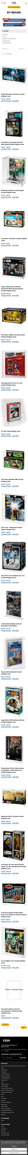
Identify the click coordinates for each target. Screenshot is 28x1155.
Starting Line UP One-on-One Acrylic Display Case (11, 384)
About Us (3, 1100)
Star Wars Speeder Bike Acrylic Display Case (12, 480)
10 (17, 1027)
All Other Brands (6, 43)
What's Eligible (4, 1086)
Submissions (4, 1070)
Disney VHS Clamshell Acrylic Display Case (11, 673)
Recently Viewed (5, 1133)
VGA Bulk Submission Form (7, 1112)
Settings (14, 1146)
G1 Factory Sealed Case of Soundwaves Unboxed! (13, 1066)
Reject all (14, 1149)
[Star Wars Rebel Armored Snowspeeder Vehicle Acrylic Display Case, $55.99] (14, 990)
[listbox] (11, 54)
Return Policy (4, 1104)
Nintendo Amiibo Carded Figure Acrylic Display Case (12, 191)
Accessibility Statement (6, 1110)
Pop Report (4, 1072)
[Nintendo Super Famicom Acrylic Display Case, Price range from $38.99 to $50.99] (14, 75)
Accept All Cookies (14, 1152)
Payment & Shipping (6, 1102)
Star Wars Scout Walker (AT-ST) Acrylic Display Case (13, 577)
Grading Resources (6, 1078)
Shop (2, 1068)
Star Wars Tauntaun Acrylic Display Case (14, 239)
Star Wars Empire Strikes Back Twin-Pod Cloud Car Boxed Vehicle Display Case (13, 915)
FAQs (2, 1082)
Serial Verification (5, 1076)
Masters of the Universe (9, 38)
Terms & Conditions (6, 1108)
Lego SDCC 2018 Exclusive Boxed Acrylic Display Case (12, 721)
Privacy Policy (4, 1106)
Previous (5, 1024)
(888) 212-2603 (5, 1046)
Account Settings (5, 1135)
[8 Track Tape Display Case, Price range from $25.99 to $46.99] (14, 412)
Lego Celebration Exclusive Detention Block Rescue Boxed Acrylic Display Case (12, 289)
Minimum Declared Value (7, 1090)
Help (2, 1096)
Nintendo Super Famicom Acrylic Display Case (13, 95)
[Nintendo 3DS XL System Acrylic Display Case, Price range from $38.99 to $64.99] (14, 797)
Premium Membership (6, 1088)
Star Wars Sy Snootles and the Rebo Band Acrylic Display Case (12, 143)
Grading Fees (4, 1080)
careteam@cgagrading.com (9, 1045)
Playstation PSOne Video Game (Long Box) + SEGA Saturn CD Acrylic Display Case (12, 770)
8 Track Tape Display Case (10, 431)
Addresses (3, 1129)
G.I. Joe (4, 36)
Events (2, 1094)
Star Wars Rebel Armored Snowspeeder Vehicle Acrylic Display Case (11, 1011)
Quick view (15, 101)
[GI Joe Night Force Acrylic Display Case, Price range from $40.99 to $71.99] (14, 942)
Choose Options (6, 101)
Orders (3, 1127)
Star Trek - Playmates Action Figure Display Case (11, 528)
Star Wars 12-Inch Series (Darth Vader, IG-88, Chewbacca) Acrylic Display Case (13, 866)
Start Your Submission (14, 7)
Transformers (6, 41)
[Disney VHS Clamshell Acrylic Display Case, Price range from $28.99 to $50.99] (14, 653)
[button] (14, 49)
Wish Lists (3, 1131)
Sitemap (3, 1114)
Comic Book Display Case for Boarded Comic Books (11, 625)
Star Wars (5, 34)
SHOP (2, 1120)
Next (23, 1027)
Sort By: (4, 54)
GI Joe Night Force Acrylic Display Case (13, 962)
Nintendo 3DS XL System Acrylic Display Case (12, 817)
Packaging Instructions (6, 1092)
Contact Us (3, 1098)
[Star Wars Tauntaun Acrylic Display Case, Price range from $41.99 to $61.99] (14, 219)
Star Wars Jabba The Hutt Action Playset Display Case (13, 336)
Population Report (5, 1074)
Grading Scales (5, 1084)
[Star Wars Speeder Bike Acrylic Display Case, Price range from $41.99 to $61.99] (14, 460)
